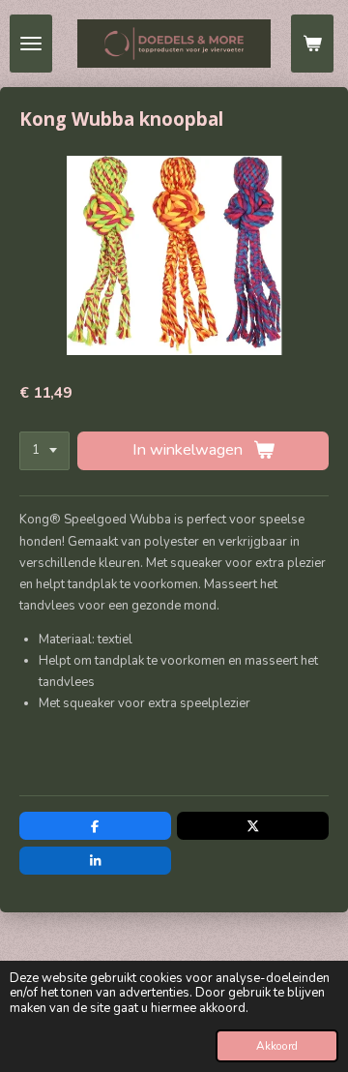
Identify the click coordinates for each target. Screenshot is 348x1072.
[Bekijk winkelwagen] (312, 44)
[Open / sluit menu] (31, 44)
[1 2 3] (44, 451)
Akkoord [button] (277, 1046)
